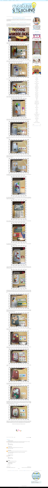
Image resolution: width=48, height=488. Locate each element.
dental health (36, 92)
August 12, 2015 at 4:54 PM (10, 448)
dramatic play (36, 94)
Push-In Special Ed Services (36, 63)
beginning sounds (37, 83)
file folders (36, 96)
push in (37, 110)
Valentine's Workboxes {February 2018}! (37, 39)
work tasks (36, 121)
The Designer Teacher (10, 440)
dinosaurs (36, 93)
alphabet (37, 78)
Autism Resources (5, 0)
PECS (36, 108)
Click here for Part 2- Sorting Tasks (23, 22)
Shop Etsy (17, 0)
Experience (10, 0)
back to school (37, 81)
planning (37, 109)
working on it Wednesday (37, 122)
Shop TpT (14, 0)
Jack (8, 460)
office (36, 106)
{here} (15, 403)
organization (36, 107)
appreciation (36, 79)
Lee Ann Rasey (9, 446)
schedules (36, 112)
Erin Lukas (9, 450)
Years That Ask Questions (10, 457)
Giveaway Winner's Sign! (37, 54)
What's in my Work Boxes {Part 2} (36, 74)
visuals (37, 120)
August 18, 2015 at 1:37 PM (10, 458)
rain (36, 111)
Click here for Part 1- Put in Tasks (14, 22)
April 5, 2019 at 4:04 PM (10, 463)
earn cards (36, 95)
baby (36, 80)
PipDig (29, 487)
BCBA (36, 82)
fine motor (36, 97)
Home (1, 0)
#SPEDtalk (36, 77)
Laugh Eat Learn (23, 487)
